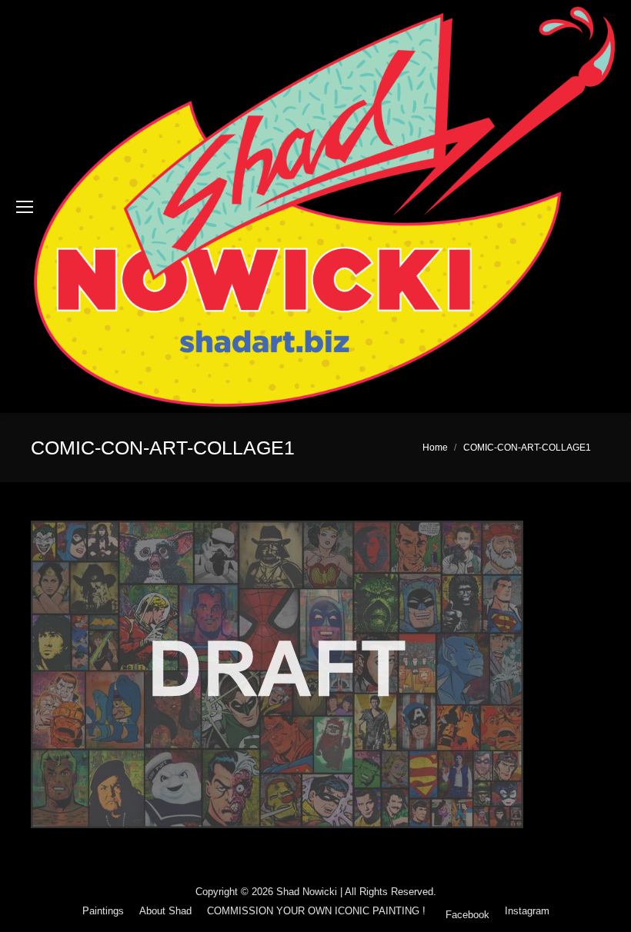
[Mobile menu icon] (24, 207)
